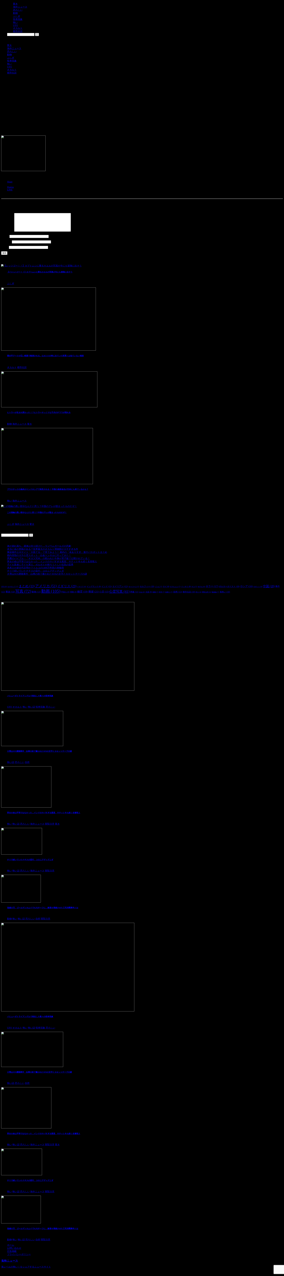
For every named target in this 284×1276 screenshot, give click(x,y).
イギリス (66, 586)
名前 (5, 236)
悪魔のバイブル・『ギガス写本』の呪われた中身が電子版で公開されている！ (48, 558)
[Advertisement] (142, 97)
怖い (9, 64)
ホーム (10, 1245)
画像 (155, 592)
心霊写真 (119, 591)
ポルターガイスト (229, 586)
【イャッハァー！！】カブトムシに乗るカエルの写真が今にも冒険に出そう (39, 272)
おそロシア (13, 586)
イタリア (81, 586)
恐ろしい (12, 51)
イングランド (94, 586)
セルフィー (147, 586)
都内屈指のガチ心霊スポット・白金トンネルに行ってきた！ (39, 555)
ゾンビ (158, 586)
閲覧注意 (206, 592)
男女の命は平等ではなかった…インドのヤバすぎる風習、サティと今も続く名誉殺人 (52, 561)
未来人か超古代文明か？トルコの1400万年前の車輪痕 (35, 567)
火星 (148, 592)
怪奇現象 (12, 61)
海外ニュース (14, 48)
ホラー (212, 586)
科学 (162, 592)
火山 (142, 592)
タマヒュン (175, 586)
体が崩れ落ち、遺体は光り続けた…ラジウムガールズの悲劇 (39, 546)
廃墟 (93, 591)
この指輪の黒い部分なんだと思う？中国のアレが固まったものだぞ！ (37, 512)
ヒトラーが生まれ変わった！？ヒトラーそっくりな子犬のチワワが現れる (39, 412)
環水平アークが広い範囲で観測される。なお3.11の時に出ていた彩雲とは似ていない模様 (45, 356)
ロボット (257, 586)
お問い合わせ (14, 1248)
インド (106, 586)
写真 (23, 591)
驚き (9, 45)
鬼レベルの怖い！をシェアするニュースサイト (26, 1267)
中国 (269, 586)
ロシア (246, 586)
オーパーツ (134, 586)
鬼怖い (225, 592)
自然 (177, 592)
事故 (10, 592)
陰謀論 (215, 592)
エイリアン (120, 586)
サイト (4, 247)
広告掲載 (12, 1251)
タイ (166, 586)
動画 (50, 591)
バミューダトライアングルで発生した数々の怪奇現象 (30, 696)
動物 (9, 54)
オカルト (12, 69)
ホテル (201, 586)
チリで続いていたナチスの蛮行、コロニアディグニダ (35, 571)
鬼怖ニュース (9, 1260)
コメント (7, 231)
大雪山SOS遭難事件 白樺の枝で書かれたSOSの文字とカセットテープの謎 (47, 574)
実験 (73, 592)
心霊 (104, 592)
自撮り (169, 592)
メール (6, 242)
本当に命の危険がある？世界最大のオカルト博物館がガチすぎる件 (42, 549)
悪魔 (134, 592)
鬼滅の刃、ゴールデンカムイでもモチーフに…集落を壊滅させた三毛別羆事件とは (42, 908)
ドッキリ (186, 586)
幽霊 (82, 591)
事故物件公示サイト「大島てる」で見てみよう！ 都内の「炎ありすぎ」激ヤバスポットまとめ (57, 552)
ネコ (194, 586)
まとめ (27, 586)
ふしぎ (10, 57)
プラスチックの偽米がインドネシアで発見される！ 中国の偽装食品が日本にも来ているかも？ (47, 489)
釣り (198, 592)
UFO (9, 67)
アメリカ (46, 586)
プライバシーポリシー (19, 1254)
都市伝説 (12, 73)
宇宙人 (65, 592)
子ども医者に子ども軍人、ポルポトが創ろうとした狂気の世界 (40, 564)
